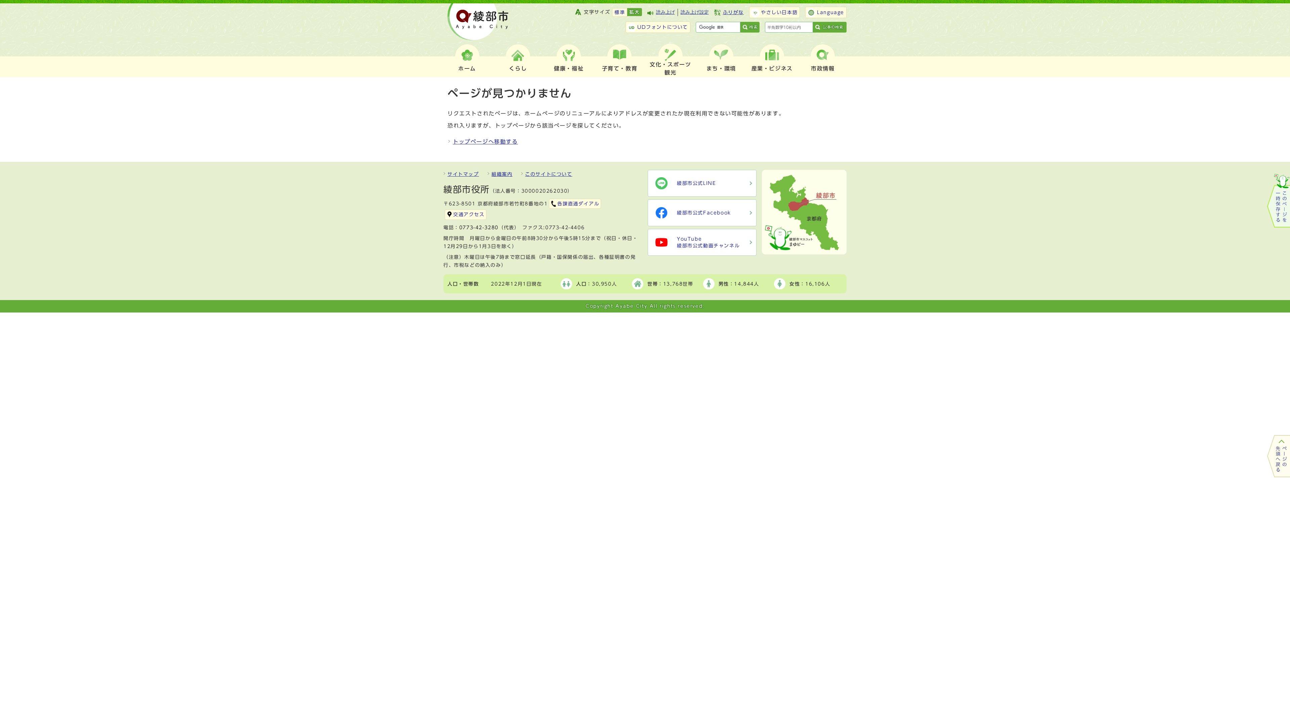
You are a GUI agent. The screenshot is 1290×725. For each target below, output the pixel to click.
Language (830, 12)
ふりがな (733, 12)
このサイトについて (548, 174)
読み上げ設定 (695, 12)
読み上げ (665, 12)
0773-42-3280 (479, 227)
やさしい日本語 (779, 12)
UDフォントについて (662, 27)
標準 (619, 12)
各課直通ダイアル (578, 203)
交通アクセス (469, 214)
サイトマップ (463, 174)
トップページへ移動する (485, 141)
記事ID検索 (833, 27)
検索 (753, 27)
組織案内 (501, 174)
